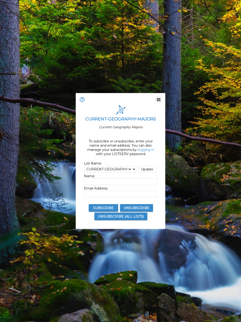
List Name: (93, 163)
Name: (89, 176)
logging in (146, 150)
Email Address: (96, 188)
